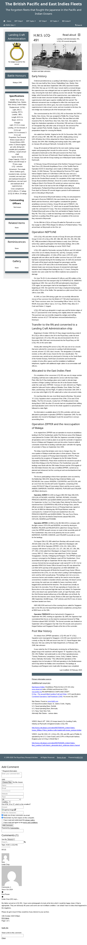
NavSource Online (38, 687)
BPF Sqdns (30, 21)
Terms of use (61, 757)
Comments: (6, 887)
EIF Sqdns (54, 21)
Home (9, 21)
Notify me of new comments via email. (16, 815)
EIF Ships (42, 21)
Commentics (14, 828)
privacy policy (30, 820)
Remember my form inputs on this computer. (18, 818)
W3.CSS (80, 757)
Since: (4, 889)
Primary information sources (41, 679)
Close (4, 938)
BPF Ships (18, 21)
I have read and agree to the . (20, 822)
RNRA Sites (9, 25)
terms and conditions (30, 822)
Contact (67, 21)
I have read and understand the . (19, 820)
